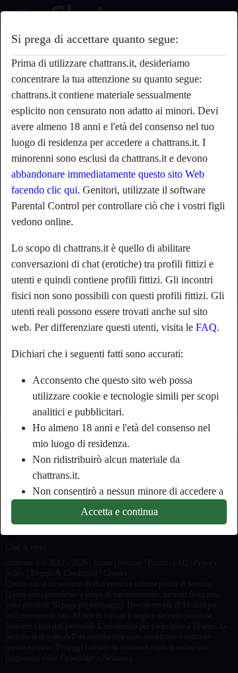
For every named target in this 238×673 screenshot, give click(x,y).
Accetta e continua (119, 511)
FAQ (206, 327)
